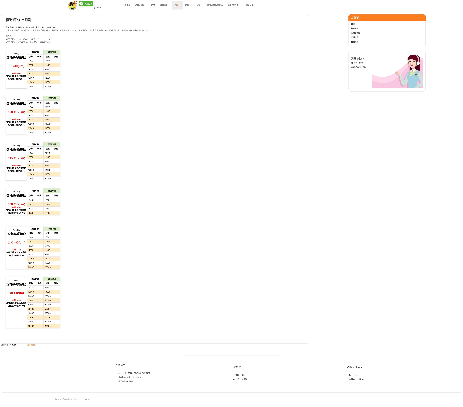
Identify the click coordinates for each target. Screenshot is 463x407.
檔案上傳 (354, 28)
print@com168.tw (358, 67)
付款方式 (354, 42)
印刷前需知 (355, 33)
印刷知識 (354, 37)
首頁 (353, 24)
